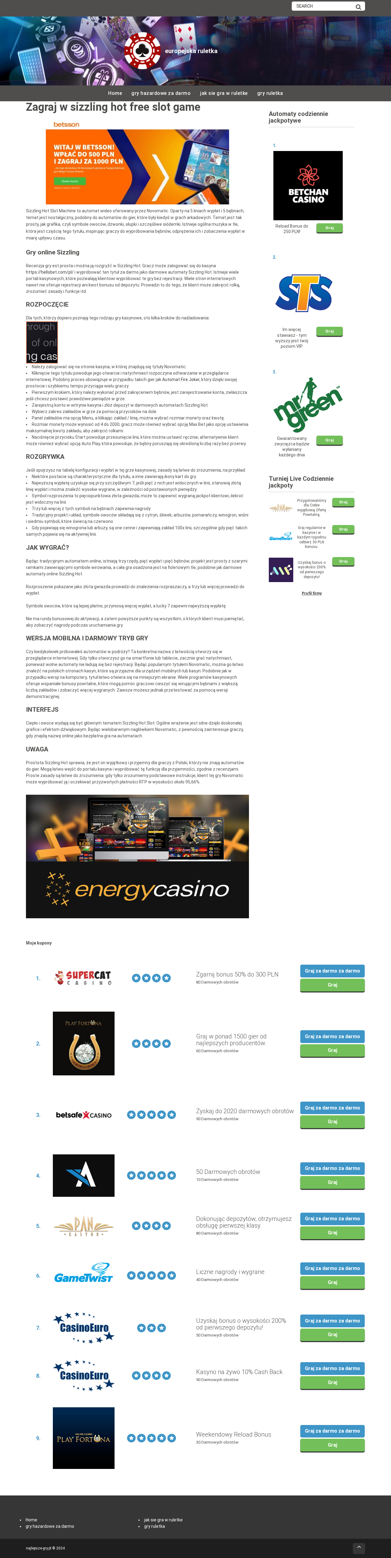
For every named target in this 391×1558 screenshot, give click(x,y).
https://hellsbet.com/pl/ (50, 272)
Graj (329, 227)
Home (115, 93)
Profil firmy (312, 593)
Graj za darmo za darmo (332, 971)
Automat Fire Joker (180, 379)
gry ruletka (270, 93)
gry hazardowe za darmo (161, 93)
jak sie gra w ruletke (224, 93)
